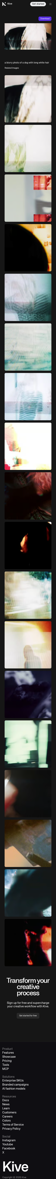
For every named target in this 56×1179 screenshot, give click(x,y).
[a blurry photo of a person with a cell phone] (28, 396)
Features (8, 1052)
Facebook (8, 1148)
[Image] (28, 198)
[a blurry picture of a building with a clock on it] (28, 347)
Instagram (9, 1140)
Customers (9, 1112)
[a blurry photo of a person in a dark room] (28, 247)
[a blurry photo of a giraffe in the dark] (28, 694)
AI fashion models (13, 1088)
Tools (5, 1065)
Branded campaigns (15, 1084)
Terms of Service (13, 1124)
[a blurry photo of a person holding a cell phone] (28, 843)
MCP (5, 1069)
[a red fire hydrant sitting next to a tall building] (28, 446)
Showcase (9, 1056)
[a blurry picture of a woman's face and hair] (28, 297)
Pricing (7, 1060)
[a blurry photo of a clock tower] (28, 744)
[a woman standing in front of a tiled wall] (28, 545)
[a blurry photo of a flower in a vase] (28, 148)
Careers (7, 1116)
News (5, 1104)
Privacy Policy (11, 1128)
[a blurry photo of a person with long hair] (28, 98)
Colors (6, 1120)
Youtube (7, 1144)
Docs (5, 1100)
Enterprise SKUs (13, 1080)
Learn (6, 1108)
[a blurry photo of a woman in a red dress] (28, 793)
